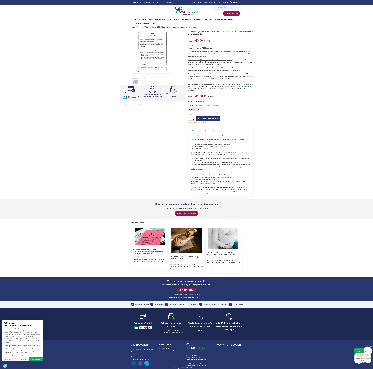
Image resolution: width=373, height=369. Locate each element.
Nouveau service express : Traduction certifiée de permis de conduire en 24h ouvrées (148, 251)
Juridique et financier (188, 19)
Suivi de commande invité (167, 351)
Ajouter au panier (208, 118)
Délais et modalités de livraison (186, 213)
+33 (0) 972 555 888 (164, 2)
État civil (144, 19)
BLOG (154, 23)
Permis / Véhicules (173, 19)
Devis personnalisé (231, 13)
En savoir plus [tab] (197, 131)
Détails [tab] (207, 131)
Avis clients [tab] (217, 131)
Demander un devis (186, 290)
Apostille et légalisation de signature (220, 19)
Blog (132, 354)
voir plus (365, 362)
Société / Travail (201, 19)
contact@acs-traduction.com (143, 2)
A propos (137, 19)
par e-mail (228, 78)
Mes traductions (164, 348)
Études (151, 19)
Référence (191, 101)
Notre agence (135, 351)
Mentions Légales (136, 357)
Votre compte (165, 344)
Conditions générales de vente (140, 359)
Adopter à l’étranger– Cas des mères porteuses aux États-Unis (221, 254)
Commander (146, 23)
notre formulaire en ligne (239, 86)
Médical (138, 23)
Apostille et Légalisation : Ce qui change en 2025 (184, 257)
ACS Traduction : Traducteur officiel (142, 349)
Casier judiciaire (160, 19)
